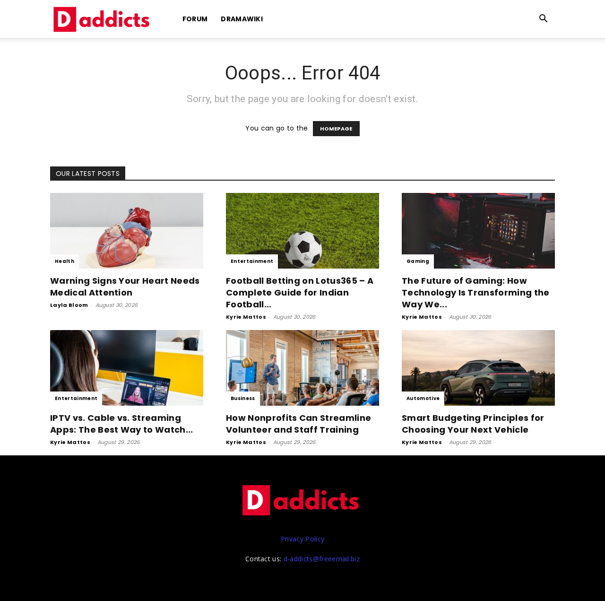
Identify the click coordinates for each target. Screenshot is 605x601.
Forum (195, 19)
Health (64, 261)
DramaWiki (242, 19)
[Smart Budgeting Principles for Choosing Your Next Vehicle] (478, 368)
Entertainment (252, 261)
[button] (543, 19)
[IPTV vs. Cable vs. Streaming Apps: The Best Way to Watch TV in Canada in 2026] (126, 368)
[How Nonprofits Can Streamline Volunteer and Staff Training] (302, 368)
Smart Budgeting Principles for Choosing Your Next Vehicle (473, 424)
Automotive (423, 398)
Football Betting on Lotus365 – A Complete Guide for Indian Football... (299, 292)
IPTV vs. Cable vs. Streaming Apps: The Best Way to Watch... (121, 424)
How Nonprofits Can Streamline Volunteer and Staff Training (298, 424)
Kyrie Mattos (246, 317)
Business (243, 398)
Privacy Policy (302, 538)
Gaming (417, 261)
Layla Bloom (69, 305)
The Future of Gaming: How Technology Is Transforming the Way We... (476, 292)
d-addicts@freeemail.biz (322, 558)
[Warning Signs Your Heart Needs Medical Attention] (126, 231)
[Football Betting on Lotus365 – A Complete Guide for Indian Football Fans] (302, 231)
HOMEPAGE (336, 128)
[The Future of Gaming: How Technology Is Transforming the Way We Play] (478, 231)
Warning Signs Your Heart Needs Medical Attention (125, 286)
